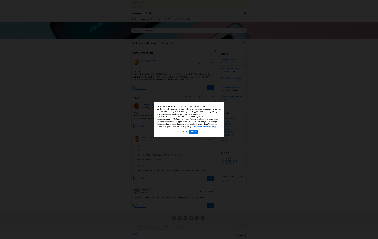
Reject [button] (184, 132)
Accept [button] (193, 132)
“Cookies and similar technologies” (205, 126)
